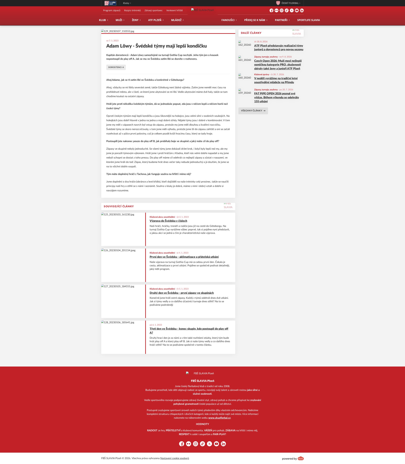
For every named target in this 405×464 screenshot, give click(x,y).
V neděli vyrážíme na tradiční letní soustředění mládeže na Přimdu (276, 80)
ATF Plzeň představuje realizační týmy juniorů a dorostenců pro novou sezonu (278, 47)
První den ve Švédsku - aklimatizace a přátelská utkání (184, 257)
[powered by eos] (293, 458)
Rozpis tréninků (132, 10)
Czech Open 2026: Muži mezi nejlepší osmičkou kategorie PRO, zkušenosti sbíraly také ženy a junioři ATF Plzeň (278, 65)
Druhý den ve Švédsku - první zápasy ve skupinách (182, 293)
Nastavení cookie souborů (174, 458)
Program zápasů (111, 10)
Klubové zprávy (261, 74)
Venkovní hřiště (174, 10)
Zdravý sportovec (154, 10)
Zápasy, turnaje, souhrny (266, 57)
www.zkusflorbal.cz (219, 418)
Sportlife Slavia (308, 20)
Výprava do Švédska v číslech (168, 221)
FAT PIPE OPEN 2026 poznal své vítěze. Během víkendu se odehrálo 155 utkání (276, 97)
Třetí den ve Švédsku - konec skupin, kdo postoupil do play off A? (189, 331)
